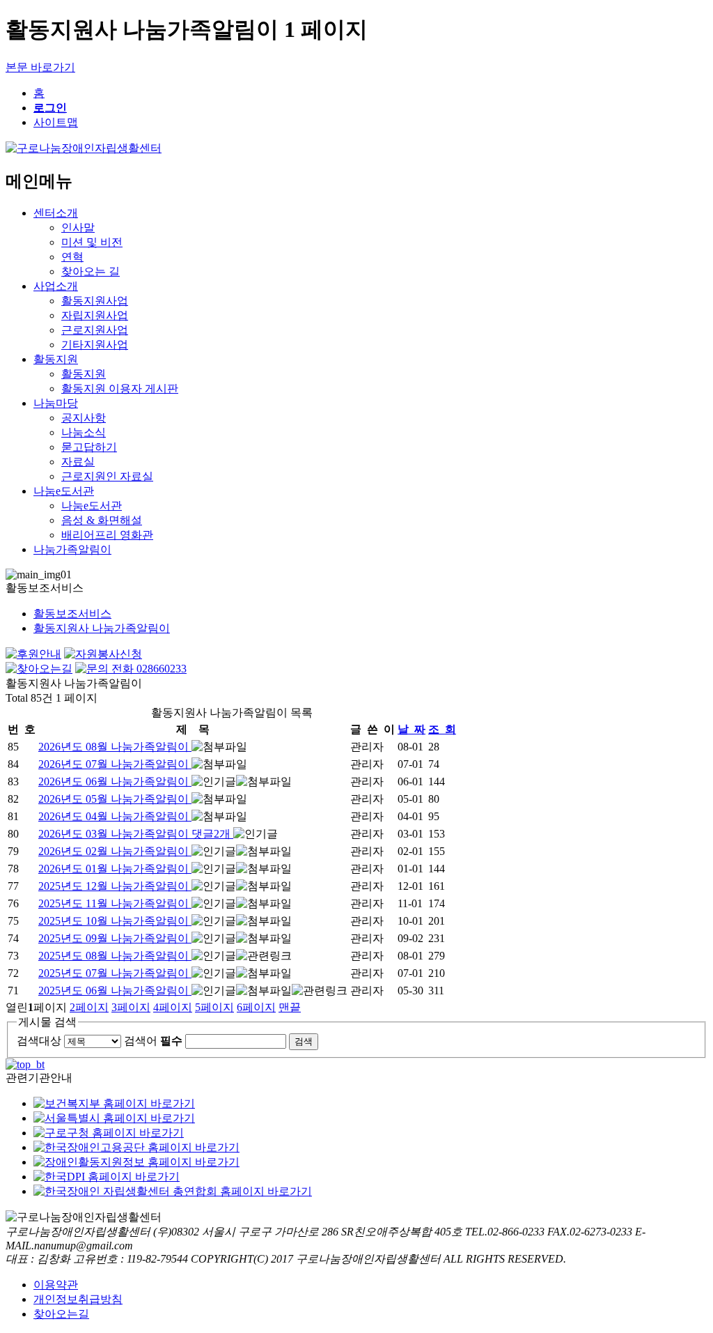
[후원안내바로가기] (33, 654)
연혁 (72, 257)
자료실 (78, 462)
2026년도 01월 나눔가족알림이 (114, 868)
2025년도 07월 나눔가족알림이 (114, 973)
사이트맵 (55, 122)
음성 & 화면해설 (101, 520)
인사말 (78, 227)
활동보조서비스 (72, 613)
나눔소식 (83, 432)
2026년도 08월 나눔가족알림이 (114, 747)
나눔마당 (55, 403)
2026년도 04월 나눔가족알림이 (114, 816)
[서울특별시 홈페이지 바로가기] (114, 1118)
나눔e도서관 (63, 491)
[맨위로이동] (25, 1064)
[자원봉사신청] (103, 654)
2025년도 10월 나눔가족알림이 (114, 921)
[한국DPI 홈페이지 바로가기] (106, 1176)
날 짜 (411, 729)
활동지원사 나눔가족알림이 (101, 628)
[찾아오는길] (39, 669)
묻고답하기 (89, 447)
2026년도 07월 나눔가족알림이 (114, 764)
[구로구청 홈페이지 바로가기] (108, 1133)
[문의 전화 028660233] (131, 669)
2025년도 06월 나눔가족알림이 (114, 990)
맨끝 (290, 1007)
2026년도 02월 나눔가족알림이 (114, 851)
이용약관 (55, 1284)
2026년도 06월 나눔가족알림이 (114, 781)
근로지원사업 (94, 330)
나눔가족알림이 (72, 549)
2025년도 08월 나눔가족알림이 (114, 956)
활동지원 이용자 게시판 (119, 388)
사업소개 (55, 286)
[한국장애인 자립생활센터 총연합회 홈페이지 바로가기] (172, 1191)
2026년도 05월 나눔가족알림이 (114, 799)
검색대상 (39, 1041)
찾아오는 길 (90, 271)
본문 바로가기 (40, 67)
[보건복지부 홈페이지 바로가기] (114, 1103)
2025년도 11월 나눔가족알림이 (114, 903)
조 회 (442, 729)
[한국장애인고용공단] (136, 1147)
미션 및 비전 (92, 242)
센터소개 (55, 213)
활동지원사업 (94, 301)
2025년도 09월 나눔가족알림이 (114, 938)
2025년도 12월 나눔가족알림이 (114, 886)
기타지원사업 (94, 344)
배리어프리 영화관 (107, 535)
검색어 (153, 1041)
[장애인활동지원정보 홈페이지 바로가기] (136, 1162)
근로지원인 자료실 (107, 476)
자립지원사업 (94, 315)
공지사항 (83, 418)
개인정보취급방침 (78, 1299)
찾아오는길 (61, 1314)
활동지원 (55, 359)
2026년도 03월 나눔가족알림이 (134, 834)
